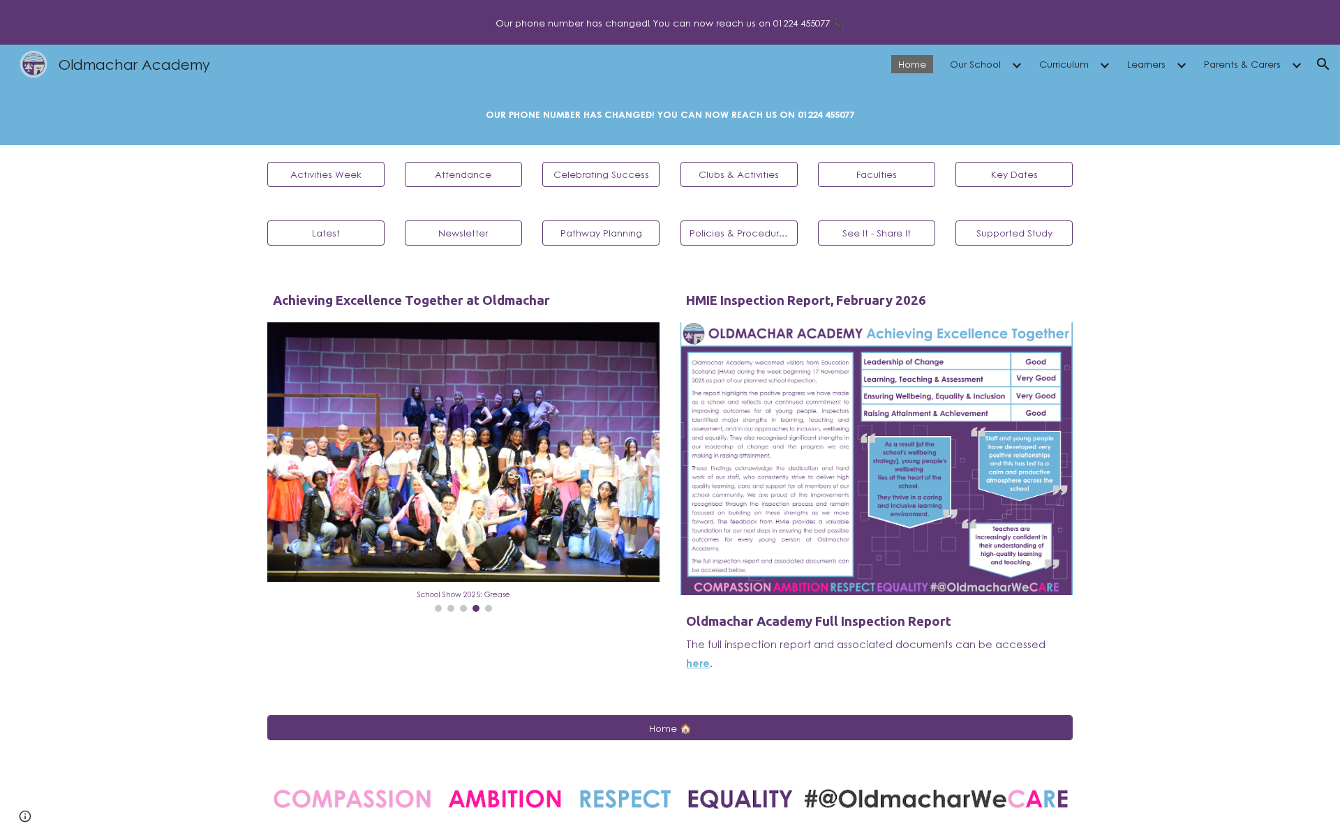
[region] (670, 22)
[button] (1323, 64)
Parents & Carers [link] (1242, 63)
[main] (670, 114)
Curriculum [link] (1064, 63)
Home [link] (912, 63)
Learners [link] (1146, 63)
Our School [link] (975, 63)
